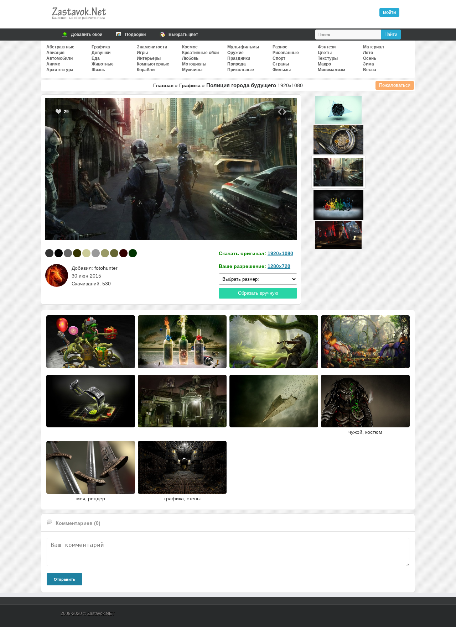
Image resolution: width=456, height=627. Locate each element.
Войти (389, 12)
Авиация (55, 52)
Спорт (279, 58)
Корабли (146, 69)
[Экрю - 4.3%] (86, 253)
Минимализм (331, 69)
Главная (163, 85)
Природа (236, 64)
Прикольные (240, 69)
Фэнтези (327, 46)
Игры (142, 52)
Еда (96, 58)
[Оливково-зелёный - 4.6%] (77, 253)
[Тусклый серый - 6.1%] (68, 253)
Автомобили (59, 58)
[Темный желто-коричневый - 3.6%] (105, 253)
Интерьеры (149, 58)
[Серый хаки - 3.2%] (114, 253)
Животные (103, 64)
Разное (280, 46)
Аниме (53, 64)
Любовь (190, 58)
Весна (369, 69)
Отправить (64, 579)
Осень (369, 58)
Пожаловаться (394, 85)
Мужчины (192, 69)
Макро (324, 64)
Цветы (325, 52)
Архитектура (59, 69)
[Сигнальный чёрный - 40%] (49, 253)
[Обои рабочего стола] (79, 21)
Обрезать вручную (258, 293)
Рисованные (286, 52)
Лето (368, 52)
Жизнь (98, 69)
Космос (190, 46)
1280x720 (279, 266)
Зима (368, 64)
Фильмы (282, 69)
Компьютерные (153, 64)
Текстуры (328, 58)
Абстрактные (60, 46)
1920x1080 (280, 253)
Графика (101, 46)
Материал (373, 46)
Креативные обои (200, 52)
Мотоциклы (194, 64)
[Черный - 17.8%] (59, 253)
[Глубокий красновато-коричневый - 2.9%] (123, 253)
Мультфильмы (243, 46)
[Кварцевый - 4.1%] (96, 253)
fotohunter (106, 268)
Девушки (101, 52)
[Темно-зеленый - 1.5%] (133, 253)
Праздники (238, 58)
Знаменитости (152, 46)
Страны (281, 64)
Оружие (235, 52)
